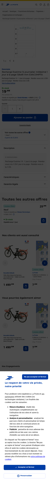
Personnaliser (26, 476)
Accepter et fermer (26, 467)
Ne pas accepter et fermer (35, 377)
